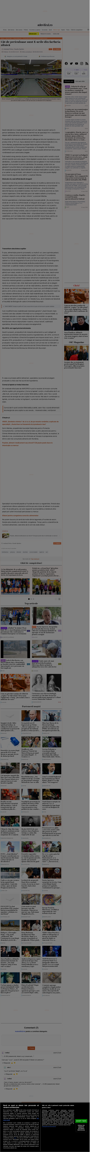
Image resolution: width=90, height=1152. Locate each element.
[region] (45, 1127)
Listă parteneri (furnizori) (49, 1126)
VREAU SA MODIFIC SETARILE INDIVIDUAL (81, 1128)
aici (15, 1138)
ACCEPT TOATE (81, 1121)
